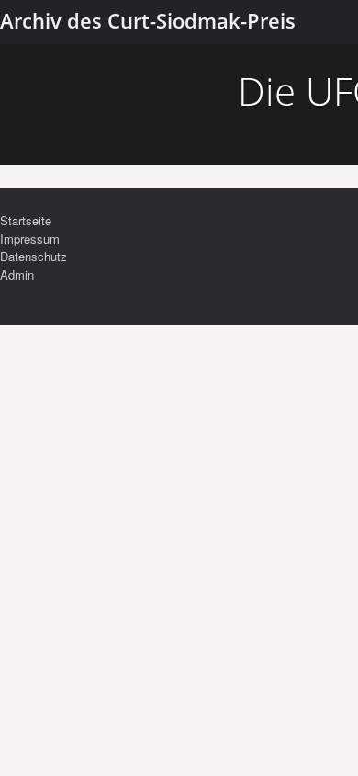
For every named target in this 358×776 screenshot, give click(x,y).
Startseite (25, 220)
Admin (17, 274)
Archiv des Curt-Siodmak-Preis (148, 20)
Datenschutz (33, 256)
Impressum (30, 238)
